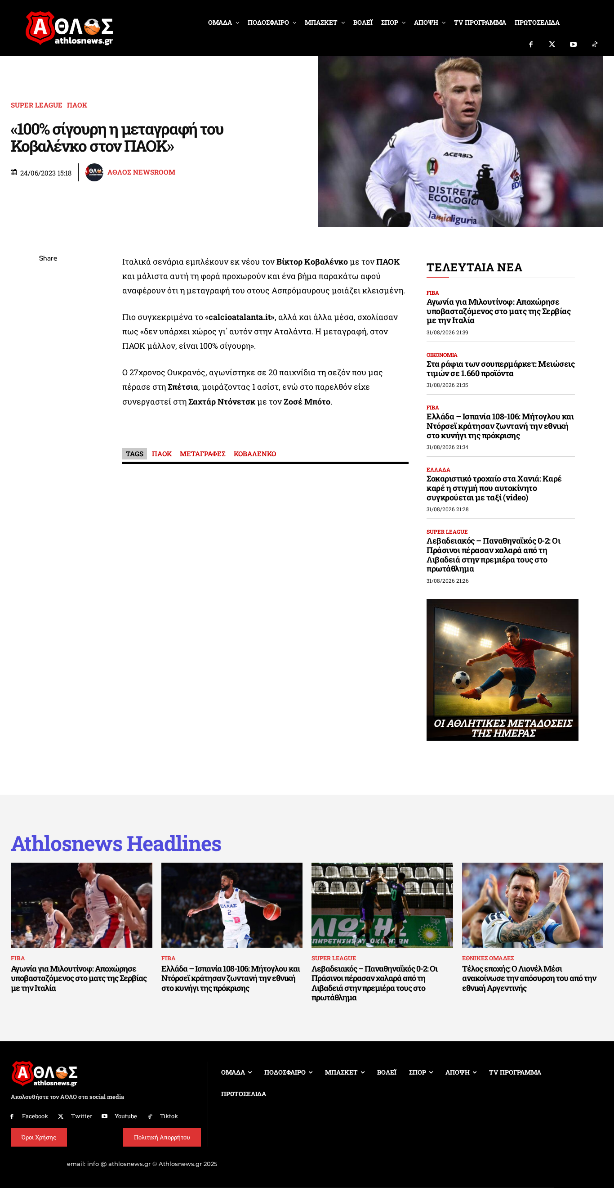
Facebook (35, 1116)
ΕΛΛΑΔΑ (438, 469)
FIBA (433, 292)
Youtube (126, 1116)
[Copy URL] (48, 386)
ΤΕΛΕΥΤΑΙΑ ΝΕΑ (474, 267)
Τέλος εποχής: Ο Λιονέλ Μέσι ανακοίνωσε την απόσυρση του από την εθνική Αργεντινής (529, 978)
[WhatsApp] (48, 323)
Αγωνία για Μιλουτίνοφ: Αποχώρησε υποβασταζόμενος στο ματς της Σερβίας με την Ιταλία (498, 310)
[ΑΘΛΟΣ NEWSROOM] (95, 172)
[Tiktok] (595, 45)
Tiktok (169, 1116)
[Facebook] (530, 45)
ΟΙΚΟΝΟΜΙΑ (442, 354)
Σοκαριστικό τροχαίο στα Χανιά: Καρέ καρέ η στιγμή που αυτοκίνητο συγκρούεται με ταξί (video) (494, 487)
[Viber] (48, 344)
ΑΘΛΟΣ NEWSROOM (141, 172)
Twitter (81, 1116)
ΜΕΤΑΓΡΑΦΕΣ (203, 453)
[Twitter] (552, 45)
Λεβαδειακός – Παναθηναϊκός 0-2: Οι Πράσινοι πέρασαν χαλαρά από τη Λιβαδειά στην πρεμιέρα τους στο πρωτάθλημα (493, 554)
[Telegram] (48, 365)
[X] (48, 301)
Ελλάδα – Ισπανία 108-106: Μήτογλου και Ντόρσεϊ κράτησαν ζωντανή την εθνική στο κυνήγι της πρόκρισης (500, 425)
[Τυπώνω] (48, 407)
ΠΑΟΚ (77, 105)
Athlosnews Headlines (116, 843)
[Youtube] (573, 45)
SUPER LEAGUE (36, 105)
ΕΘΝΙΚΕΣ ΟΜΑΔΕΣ (488, 958)
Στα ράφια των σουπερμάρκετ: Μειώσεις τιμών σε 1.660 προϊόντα (500, 368)
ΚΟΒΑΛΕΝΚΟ (255, 453)
